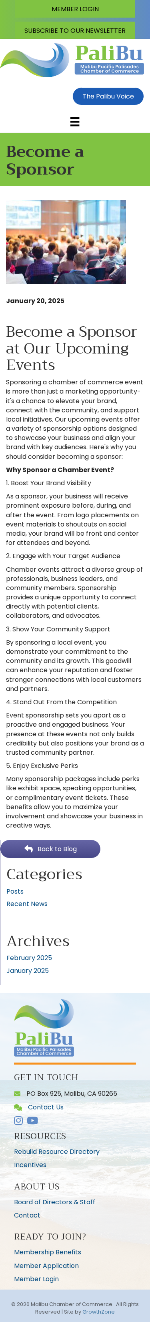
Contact (27, 1215)
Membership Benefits (47, 1252)
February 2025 (29, 957)
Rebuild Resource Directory (57, 1151)
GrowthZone (98, 1312)
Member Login (36, 1279)
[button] (75, 9)
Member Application (46, 1265)
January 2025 (27, 970)
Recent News (27, 903)
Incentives (30, 1164)
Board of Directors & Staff (54, 1202)
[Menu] (74, 121)
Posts (15, 891)
